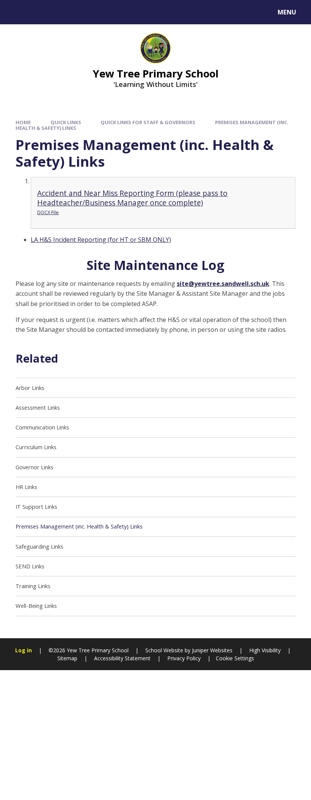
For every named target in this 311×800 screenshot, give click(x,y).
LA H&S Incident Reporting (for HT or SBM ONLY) (101, 239)
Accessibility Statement (122, 658)
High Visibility (265, 650)
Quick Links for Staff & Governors (148, 122)
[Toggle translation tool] (37, 12)
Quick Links (65, 122)
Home (23, 122)
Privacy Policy (184, 658)
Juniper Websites (211, 650)
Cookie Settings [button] (235, 658)
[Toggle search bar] (16, 12)
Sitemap (67, 658)
